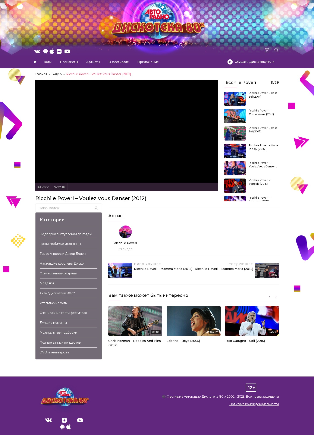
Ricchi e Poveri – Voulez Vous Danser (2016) (262, 164)
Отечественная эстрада (58, 273)
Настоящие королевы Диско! (62, 263)
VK (48, 420)
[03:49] (235, 98)
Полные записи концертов (60, 342)
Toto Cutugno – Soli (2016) (245, 341)
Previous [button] (269, 296)
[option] (135, 327)
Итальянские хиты (53, 303)
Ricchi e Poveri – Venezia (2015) (259, 182)
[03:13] (235, 116)
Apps (65, 428)
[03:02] (235, 150)
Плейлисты (69, 62)
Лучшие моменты (53, 323)
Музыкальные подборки (58, 332)
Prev (45, 187)
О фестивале (119, 62)
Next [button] (276, 296)
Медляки (47, 283)
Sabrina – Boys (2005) (183, 341)
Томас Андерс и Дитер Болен (63, 254)
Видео (56, 74)
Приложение (148, 62)
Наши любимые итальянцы (60, 244)
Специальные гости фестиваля (63, 313)
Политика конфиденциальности (254, 404)
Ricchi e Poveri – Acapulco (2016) (259, 199)
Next (57, 187)
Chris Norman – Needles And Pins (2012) (134, 343)
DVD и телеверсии (54, 352)
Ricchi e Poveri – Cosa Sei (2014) (263, 94)
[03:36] (235, 168)
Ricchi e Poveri (125, 243)
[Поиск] (96, 208)
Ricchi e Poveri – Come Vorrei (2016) (261, 112)
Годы (47, 62)
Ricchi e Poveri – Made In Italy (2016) (263, 147)
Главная (35, 62)
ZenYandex (64, 420)
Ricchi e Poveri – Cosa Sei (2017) (263, 129)
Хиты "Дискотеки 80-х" (57, 293)
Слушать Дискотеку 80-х (254, 62)
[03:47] (235, 133)
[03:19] (235, 185)
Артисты (93, 62)
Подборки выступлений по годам (66, 234)
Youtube (80, 420)
